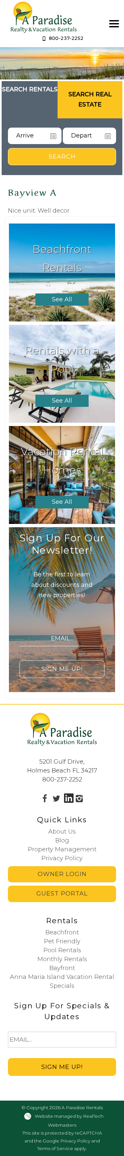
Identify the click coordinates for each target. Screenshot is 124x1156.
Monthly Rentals (62, 959)
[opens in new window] (45, 798)
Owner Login (62, 874)
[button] (114, 23)
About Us (62, 831)
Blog (62, 840)
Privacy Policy (62, 858)
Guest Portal (62, 893)
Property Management (62, 849)
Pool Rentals (62, 950)
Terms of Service (55, 1148)
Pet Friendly (62, 941)
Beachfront (62, 932)
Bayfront (62, 968)
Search (62, 156)
